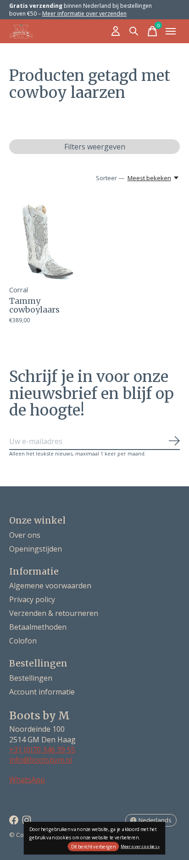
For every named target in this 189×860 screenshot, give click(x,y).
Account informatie (42, 692)
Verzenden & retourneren (53, 613)
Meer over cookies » (140, 846)
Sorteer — (110, 178)
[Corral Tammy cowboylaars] (50, 238)
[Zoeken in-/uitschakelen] (134, 31)
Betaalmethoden (38, 627)
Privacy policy (32, 599)
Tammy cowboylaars (34, 305)
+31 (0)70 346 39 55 (42, 750)
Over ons (24, 535)
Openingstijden (35, 549)
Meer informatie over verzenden (84, 13)
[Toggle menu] (170, 31)
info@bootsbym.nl (40, 760)
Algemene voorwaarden (50, 586)
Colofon (23, 641)
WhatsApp (27, 780)
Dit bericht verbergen (93, 846)
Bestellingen (30, 678)
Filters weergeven (94, 147)
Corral (18, 289)
